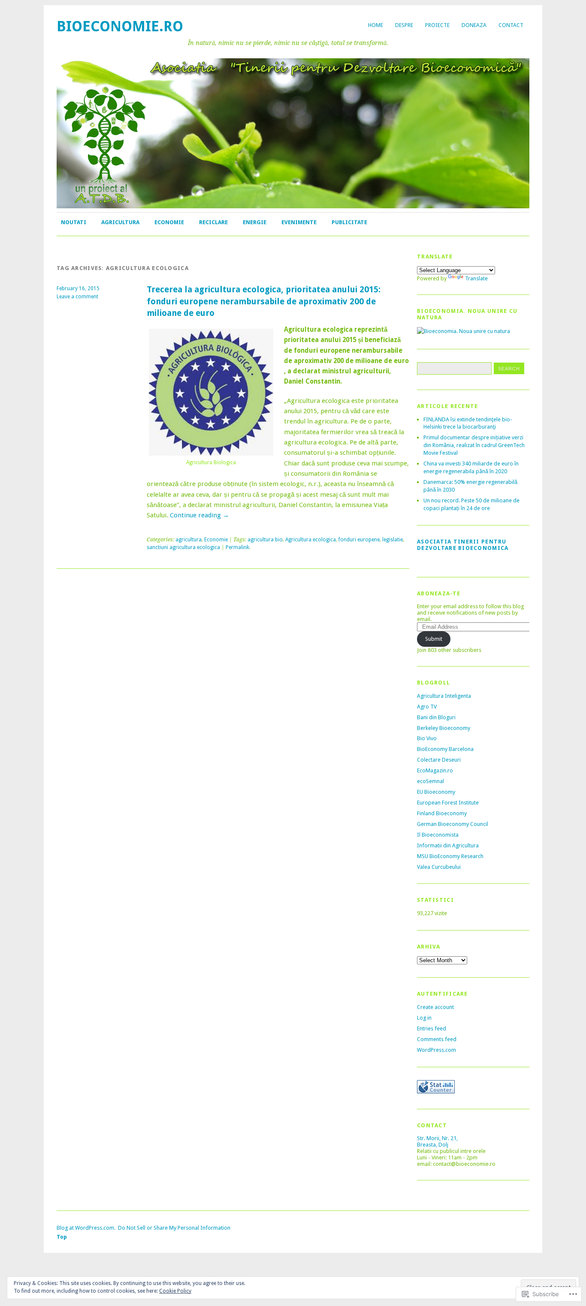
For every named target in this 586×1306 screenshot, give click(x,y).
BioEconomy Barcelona (445, 749)
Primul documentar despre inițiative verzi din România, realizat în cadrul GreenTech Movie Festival (474, 445)
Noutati (73, 222)
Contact (510, 25)
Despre (404, 25)
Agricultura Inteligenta (444, 696)
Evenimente (299, 222)
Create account (435, 1007)
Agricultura (120, 222)
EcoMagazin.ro (435, 770)
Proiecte (437, 25)
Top (62, 1237)
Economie (169, 222)
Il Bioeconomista (438, 835)
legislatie (392, 540)
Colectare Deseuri (439, 760)
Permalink (237, 547)
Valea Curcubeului (439, 867)
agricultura (188, 540)
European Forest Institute (448, 802)
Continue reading (199, 515)
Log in (424, 1018)
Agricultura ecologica (310, 540)
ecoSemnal (430, 781)
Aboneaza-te (438, 593)
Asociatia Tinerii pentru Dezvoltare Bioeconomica (462, 544)
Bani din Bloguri (436, 717)
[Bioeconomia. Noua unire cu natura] (463, 331)
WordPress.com (436, 1050)
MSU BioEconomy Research (450, 856)
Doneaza (474, 25)
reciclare (213, 222)
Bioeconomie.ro (120, 26)
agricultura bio (265, 540)
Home (375, 25)
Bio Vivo (427, 738)
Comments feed (436, 1039)
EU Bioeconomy (436, 792)
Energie (254, 222)
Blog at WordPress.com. (86, 1228)
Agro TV (427, 706)
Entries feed (431, 1028)
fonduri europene (359, 540)
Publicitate (349, 222)
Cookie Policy (175, 1291)
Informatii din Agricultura (448, 845)
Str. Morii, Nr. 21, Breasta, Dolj (437, 1141)
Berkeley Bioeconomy (443, 728)
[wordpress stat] (436, 1091)
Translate (476, 278)
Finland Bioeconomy (442, 813)
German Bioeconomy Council (452, 824)
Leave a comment (77, 297)
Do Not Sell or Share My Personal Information (174, 1228)
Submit (433, 639)
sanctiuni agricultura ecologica (183, 547)
